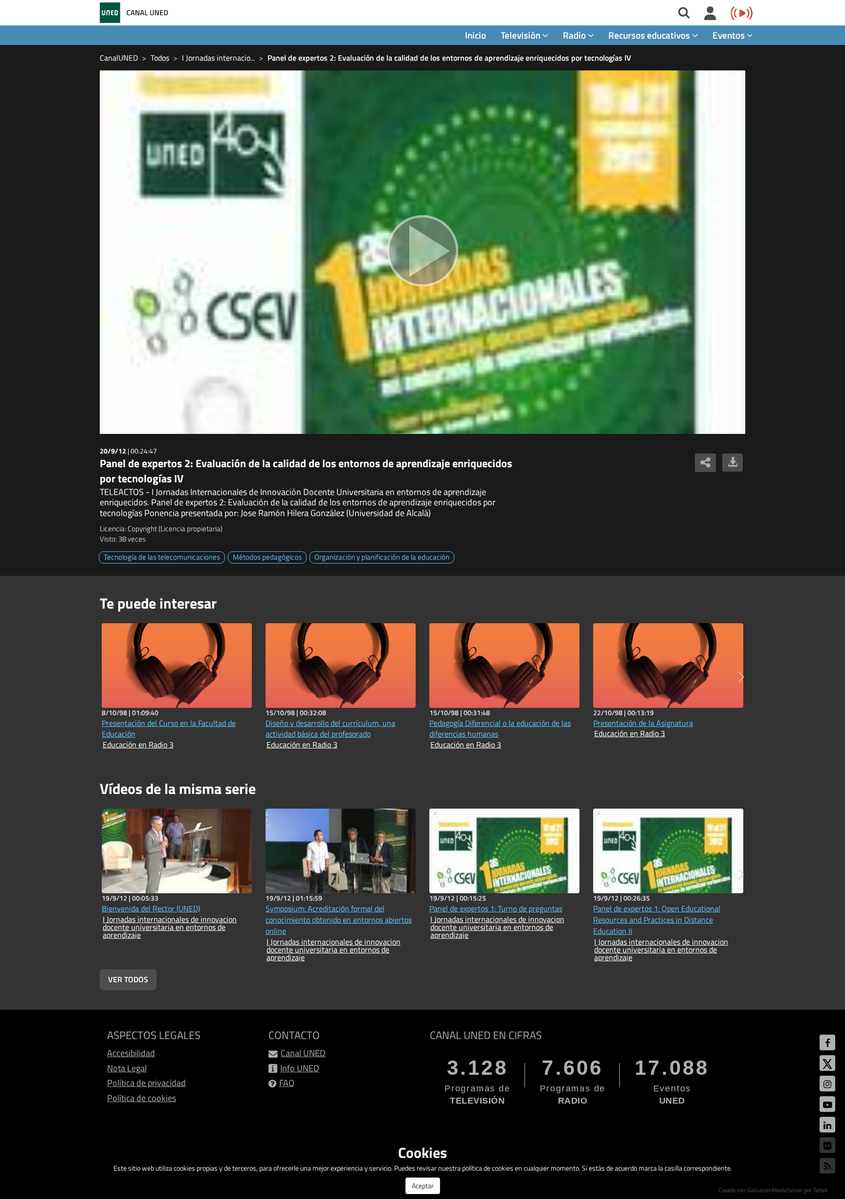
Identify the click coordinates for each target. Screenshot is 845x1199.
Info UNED (299, 1068)
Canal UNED (303, 1053)
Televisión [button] (521, 35)
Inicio (475, 35)
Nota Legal (127, 1068)
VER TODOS (128, 979)
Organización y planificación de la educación (381, 557)
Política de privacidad (146, 1082)
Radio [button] (575, 35)
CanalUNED (119, 58)
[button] (741, 677)
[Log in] (710, 13)
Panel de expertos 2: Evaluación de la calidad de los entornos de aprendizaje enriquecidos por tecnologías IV (449, 58)
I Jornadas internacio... (218, 58)
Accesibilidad (131, 1053)
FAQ (286, 1082)
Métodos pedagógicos (267, 557)
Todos (160, 58)
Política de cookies (141, 1098)
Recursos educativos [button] (650, 35)
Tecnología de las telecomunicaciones (162, 557)
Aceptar (423, 1185)
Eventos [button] (729, 35)
